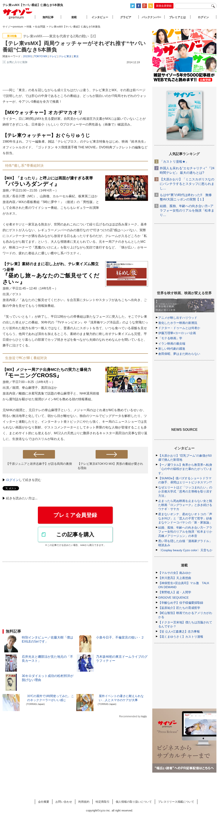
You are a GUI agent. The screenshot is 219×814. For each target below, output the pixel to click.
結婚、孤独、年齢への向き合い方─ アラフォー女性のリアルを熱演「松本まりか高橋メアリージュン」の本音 (185, 531)
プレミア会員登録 (75, 515)
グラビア (125, 17)
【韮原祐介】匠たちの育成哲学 (179, 607)
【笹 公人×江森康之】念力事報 (179, 631)
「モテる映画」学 (170, 338)
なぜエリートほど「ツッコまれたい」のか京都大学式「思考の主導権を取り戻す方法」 (185, 491)
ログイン (12, 480)
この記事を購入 (75, 534)
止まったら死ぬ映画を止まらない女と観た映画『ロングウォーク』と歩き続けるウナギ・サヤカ (185, 505)
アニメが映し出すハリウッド (177, 317)
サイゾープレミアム (18, 13)
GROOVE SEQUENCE (173, 597)
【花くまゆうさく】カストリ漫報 (180, 636)
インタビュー (100, 17)
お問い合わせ (63, 801)
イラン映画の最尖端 (171, 343)
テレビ (53, 56)
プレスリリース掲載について (176, 801)
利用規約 (83, 801)
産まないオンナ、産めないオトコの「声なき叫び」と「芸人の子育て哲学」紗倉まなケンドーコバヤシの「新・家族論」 (185, 518)
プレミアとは (177, 17)
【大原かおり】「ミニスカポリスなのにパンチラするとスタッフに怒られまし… (187, 183)
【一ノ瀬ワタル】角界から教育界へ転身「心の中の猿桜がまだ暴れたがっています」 (185, 469)
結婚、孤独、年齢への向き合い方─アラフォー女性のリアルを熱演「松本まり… (187, 210)
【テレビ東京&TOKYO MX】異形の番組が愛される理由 (110, 465)
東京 (76, 56)
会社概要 (43, 801)
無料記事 (48, 17)
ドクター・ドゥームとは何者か (179, 328)
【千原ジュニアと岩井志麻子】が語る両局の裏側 (39, 463)
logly (144, 716)
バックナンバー (151, 17)
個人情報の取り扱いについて (134, 801)
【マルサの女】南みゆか (174, 572)
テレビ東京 (65, 56)
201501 (27, 56)
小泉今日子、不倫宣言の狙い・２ (120, 637)
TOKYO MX (40, 56)
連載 (74, 17)
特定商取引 (103, 801)
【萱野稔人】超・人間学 (174, 592)
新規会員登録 (164, 5)
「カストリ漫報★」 (174, 161)
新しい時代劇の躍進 (171, 348)
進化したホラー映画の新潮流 (177, 322)
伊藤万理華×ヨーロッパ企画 (177, 333)
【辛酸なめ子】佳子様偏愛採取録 (180, 602)
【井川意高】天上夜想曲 (174, 578)
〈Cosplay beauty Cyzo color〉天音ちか (185, 550)
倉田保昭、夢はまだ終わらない (179, 353)
